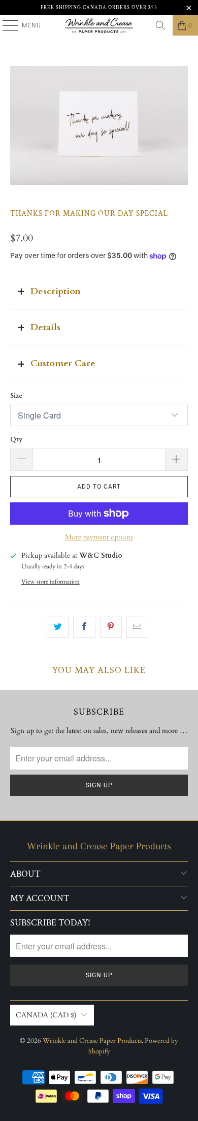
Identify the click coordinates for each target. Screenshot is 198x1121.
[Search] (160, 25)
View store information (50, 582)
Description (55, 291)
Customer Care (62, 363)
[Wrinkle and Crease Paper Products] (99, 25)
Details (45, 327)
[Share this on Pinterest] (111, 627)
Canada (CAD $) (46, 1015)
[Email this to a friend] (137, 627)
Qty (16, 439)
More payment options (99, 537)
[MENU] (5, 25)
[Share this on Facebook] (84, 627)
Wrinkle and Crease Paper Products (92, 1040)
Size (16, 395)
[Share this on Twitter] (58, 627)
